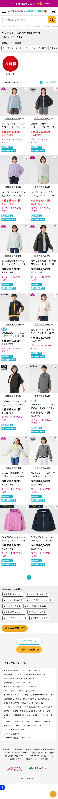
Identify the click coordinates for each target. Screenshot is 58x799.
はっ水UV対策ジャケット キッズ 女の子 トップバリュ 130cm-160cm (14, 264)
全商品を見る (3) (13, 324)
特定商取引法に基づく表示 (43, 753)
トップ (4, 26)
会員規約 (18, 749)
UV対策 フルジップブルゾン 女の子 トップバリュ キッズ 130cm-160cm (43, 195)
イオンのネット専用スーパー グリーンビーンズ (22, 726)
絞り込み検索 (12, 628)
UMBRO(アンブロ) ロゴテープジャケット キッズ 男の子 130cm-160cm (14, 336)
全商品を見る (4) (13, 187)
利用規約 (6, 749)
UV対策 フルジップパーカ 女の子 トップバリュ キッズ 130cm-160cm (13, 127)
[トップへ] (53, 794)
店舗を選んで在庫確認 (34, 11)
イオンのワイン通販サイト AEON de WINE (20, 687)
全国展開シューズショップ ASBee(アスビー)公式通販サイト (27, 699)
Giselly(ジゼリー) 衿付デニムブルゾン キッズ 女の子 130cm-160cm (43, 476)
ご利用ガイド (15, 759)
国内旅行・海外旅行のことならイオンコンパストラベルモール (29, 711)
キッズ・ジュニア (16, 26)
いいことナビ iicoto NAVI (14, 730)
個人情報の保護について (15, 756)
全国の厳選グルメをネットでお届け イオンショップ (24, 675)
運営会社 (44, 759)
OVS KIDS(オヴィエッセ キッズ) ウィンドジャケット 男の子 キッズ (43, 540)
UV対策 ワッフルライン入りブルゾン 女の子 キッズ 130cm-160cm (14, 195)
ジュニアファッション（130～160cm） (41, 26)
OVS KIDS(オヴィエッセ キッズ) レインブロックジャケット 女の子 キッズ (14, 540)
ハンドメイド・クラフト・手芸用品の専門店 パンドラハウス (28, 707)
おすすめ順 (50, 82)
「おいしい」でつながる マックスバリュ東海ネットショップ (28, 722)
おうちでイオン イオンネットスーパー (19, 679)
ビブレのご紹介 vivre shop (14, 734)
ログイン (27, 641)
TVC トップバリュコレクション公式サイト (21, 691)
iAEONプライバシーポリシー (16, 753)
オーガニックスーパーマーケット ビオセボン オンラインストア (29, 695)
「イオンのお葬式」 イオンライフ (17, 738)
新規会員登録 (28, 649)
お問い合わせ (30, 759)
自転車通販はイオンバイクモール (17, 683)
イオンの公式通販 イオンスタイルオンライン (22, 671)
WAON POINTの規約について (41, 756)
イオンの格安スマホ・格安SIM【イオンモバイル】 (24, 703)
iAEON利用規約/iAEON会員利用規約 (40, 749)
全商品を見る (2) (13, 118)
